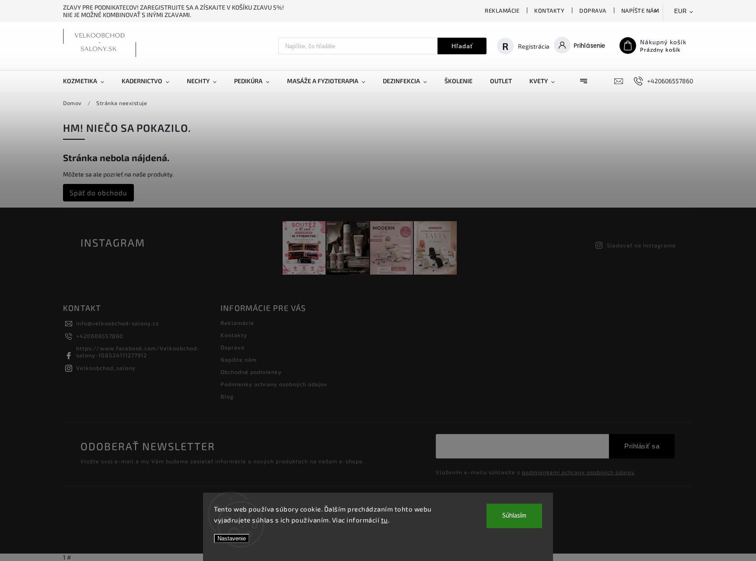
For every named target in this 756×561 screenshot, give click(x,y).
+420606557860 (99, 335)
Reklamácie (502, 10)
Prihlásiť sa (641, 446)
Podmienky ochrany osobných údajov (273, 384)
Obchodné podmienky (251, 371)
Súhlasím (514, 515)
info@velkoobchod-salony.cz (117, 323)
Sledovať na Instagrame (641, 245)
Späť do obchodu (98, 193)
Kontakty (549, 10)
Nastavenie (231, 538)
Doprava (592, 10)
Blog (227, 396)
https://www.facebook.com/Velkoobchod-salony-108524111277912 (138, 352)
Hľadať (462, 45)
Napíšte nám (640, 10)
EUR (680, 11)
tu (384, 520)
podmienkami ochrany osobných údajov (578, 472)
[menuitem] (88, 81)
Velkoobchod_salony (106, 367)
